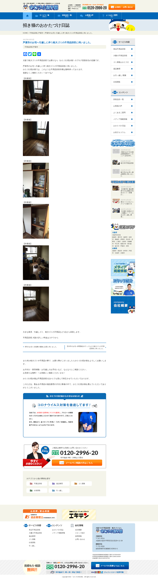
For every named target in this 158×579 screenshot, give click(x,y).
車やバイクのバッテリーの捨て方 (127, 203)
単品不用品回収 (119, 49)
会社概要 (78, 530)
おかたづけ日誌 (119, 126)
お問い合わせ (80, 539)
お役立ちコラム (119, 132)
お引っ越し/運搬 (119, 75)
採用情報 (78, 536)
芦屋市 (40, 33)
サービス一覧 (44, 15)
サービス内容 (124, 42)
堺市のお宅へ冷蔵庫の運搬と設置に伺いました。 (41, 347)
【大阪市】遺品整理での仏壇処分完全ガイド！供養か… (127, 191)
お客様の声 (89, 15)
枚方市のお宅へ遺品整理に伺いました (127, 174)
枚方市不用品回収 (127, 163)
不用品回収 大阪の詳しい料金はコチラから (40, 337)
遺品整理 (59, 483)
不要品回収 (38, 483)
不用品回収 (33, 33)
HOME (25, 33)
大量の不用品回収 (120, 55)
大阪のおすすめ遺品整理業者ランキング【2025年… (127, 154)
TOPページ (27, 15)
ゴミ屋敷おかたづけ (121, 62)
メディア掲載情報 (120, 119)
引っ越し (59, 490)
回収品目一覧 (67, 15)
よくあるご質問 (111, 15)
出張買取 (37, 490)
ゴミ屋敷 (82, 483)
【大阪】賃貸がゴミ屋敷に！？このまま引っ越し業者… (127, 214)
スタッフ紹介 (80, 533)
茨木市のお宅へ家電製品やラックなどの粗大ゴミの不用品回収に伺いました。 (85, 347)
